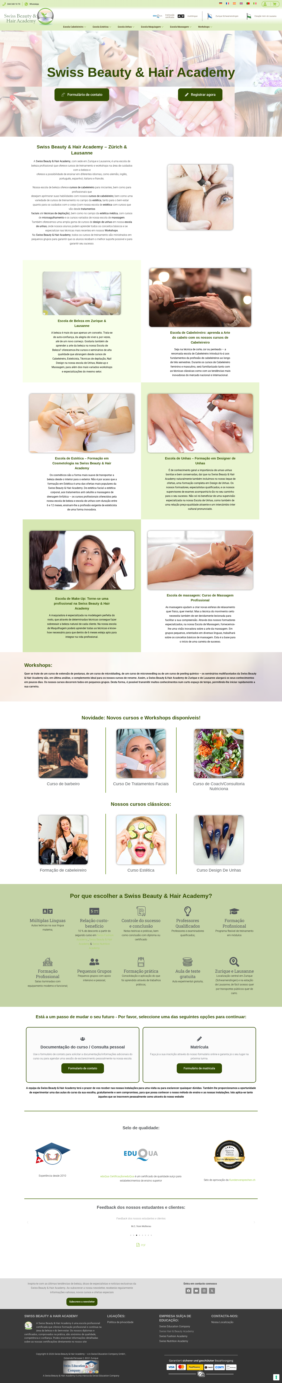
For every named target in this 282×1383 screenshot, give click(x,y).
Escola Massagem (179, 26)
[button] (27, 1222)
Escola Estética (101, 26)
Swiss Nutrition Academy (173, 1341)
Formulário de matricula (199, 1068)
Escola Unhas (125, 26)
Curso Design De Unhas (219, 870)
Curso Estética (140, 870)
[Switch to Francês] (227, 3)
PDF (143, 1245)
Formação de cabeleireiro (63, 870)
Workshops (204, 26)
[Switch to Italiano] (255, 3)
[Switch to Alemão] (221, 3)
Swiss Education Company (174, 1326)
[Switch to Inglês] (241, 3)
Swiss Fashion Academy (173, 1336)
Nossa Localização (222, 1322)
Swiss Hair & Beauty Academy (176, 1331)
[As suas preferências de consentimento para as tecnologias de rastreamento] (276, 1377)
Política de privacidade (120, 1322)
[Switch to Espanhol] (234, 3)
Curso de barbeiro (63, 783)
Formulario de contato (82, 1068)
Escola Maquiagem (151, 26)
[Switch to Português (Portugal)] (248, 3)
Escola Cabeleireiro (73, 26)
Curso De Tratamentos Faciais (141, 783)
